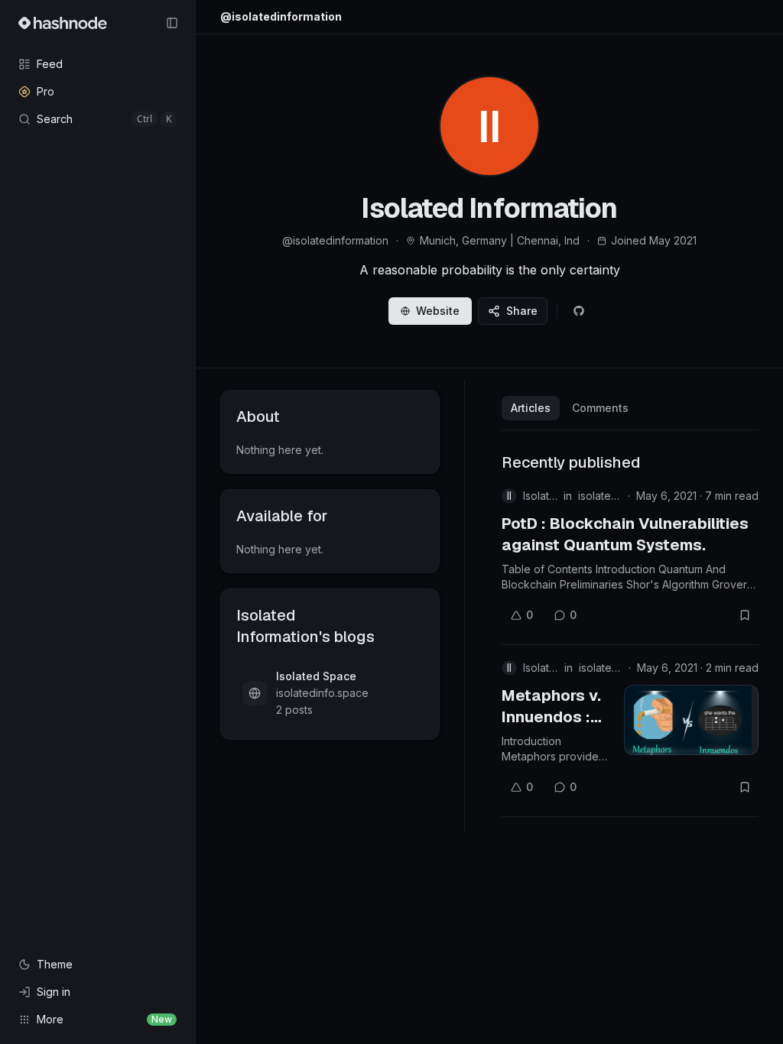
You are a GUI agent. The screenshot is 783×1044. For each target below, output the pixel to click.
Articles (531, 407)
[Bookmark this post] (745, 615)
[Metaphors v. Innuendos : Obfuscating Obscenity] (691, 720)
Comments (600, 407)
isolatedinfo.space (600, 495)
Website (438, 310)
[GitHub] (579, 311)
